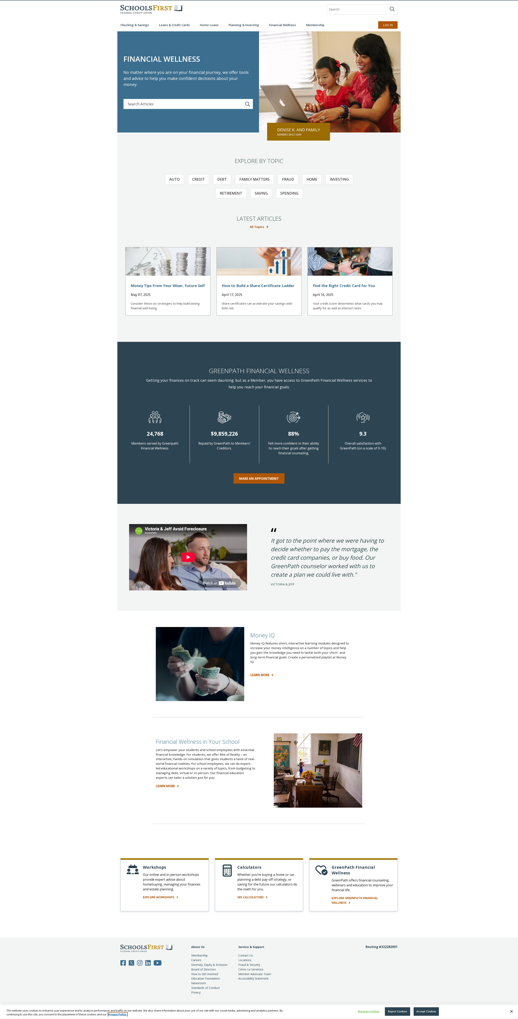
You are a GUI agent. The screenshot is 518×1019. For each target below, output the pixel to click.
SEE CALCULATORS (250, 897)
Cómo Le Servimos (250, 969)
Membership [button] (315, 25)
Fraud (288, 179)
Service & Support (251, 947)
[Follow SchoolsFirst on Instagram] (139, 962)
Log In (388, 25)
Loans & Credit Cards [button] (174, 25)
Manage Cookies (369, 1011)
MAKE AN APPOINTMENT (259, 478)
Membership (199, 955)
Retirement (231, 193)
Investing (339, 179)
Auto (174, 179)
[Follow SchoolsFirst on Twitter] (131, 962)
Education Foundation (205, 978)
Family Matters (254, 179)
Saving (261, 193)
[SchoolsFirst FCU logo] (151, 9)
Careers (196, 960)
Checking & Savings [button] (134, 25)
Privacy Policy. (117, 1014)
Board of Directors (203, 969)
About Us (198, 947)
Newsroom (198, 983)
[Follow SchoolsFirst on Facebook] (123, 962)
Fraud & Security (249, 965)
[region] (259, 1012)
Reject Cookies (397, 1011)
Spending (289, 193)
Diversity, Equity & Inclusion (209, 965)
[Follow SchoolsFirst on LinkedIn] (148, 962)
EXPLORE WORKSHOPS (159, 897)
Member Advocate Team (254, 974)
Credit (198, 179)
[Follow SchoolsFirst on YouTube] (158, 962)
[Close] (511, 1011)
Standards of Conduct (205, 988)
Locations (244, 960)
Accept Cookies (426, 1011)
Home (312, 179)
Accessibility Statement (253, 978)
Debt (222, 179)
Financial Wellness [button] (282, 25)
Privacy (196, 992)
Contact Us (245, 955)
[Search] (392, 9)
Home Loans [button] (209, 25)
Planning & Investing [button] (244, 25)
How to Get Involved (204, 974)
